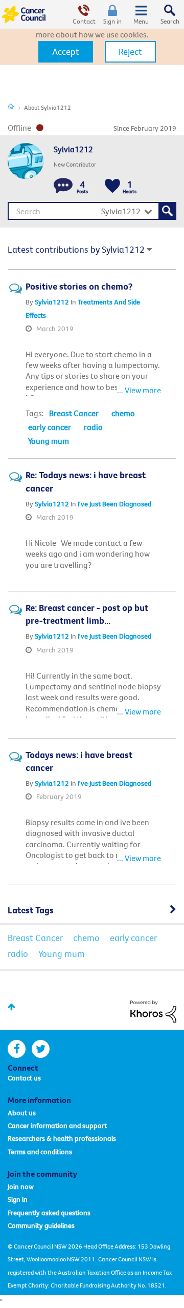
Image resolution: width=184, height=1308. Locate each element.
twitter (41, 1049)
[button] (65, 52)
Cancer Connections (11, 106)
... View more (139, 390)
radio (93, 427)
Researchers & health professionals (62, 1138)
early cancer (49, 427)
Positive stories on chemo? (79, 286)
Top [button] (11, 1007)
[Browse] (141, 14)
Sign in (112, 21)
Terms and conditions (40, 1151)
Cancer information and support (57, 1125)
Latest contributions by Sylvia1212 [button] (76, 249)
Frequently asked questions (49, 1212)
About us (22, 1112)
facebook (17, 1049)
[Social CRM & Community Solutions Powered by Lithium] (153, 1010)
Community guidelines (41, 1225)
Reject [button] (130, 51)
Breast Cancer (74, 413)
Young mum (48, 441)
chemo (123, 413)
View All (92, 908)
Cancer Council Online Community (24, 14)
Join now (21, 1186)
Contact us (24, 1077)
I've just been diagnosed (114, 503)
